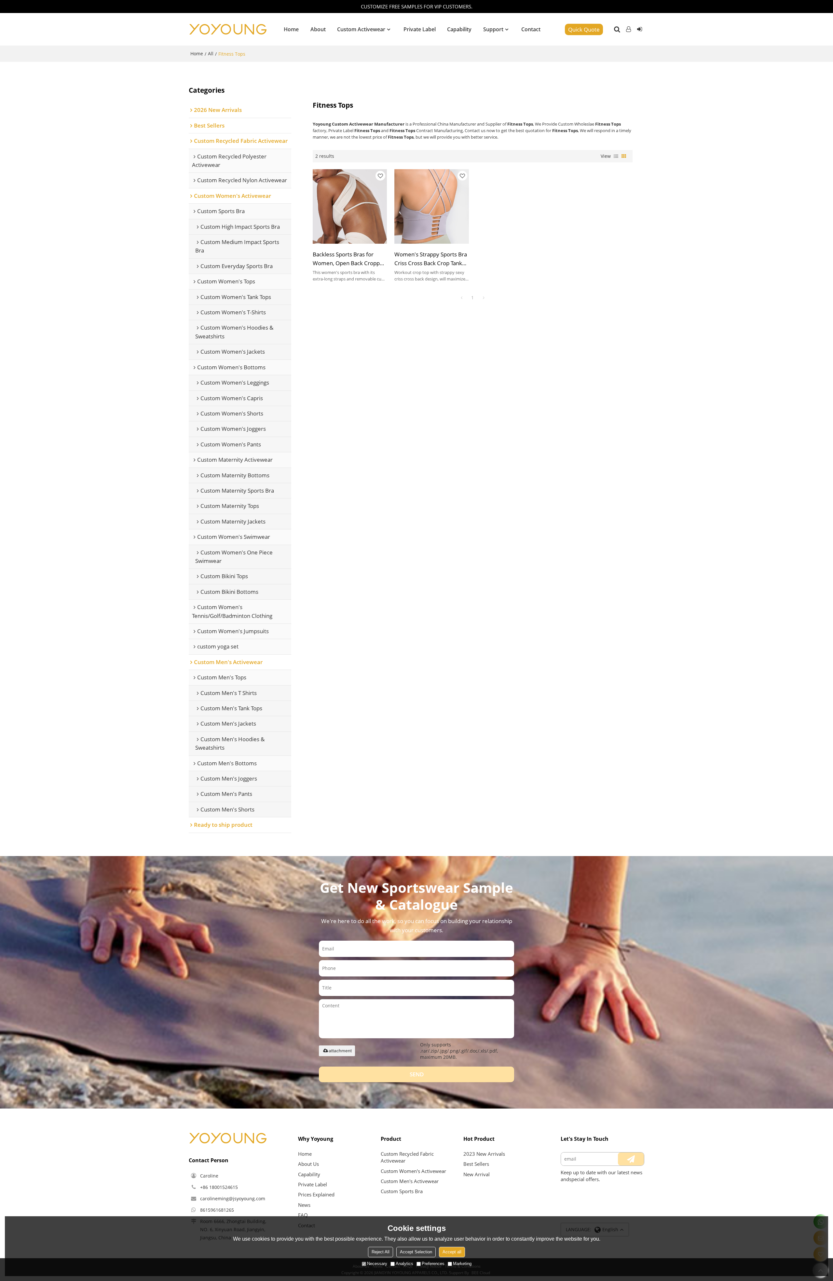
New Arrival (476, 1174)
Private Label (419, 29)
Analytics (404, 1263)
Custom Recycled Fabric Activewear (407, 1157)
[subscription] (631, 1158)
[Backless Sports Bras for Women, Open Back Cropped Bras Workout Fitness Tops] (350, 206)
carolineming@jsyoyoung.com (232, 1198)
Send (417, 1074)
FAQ (303, 1215)
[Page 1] (461, 298)
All (210, 53)
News (304, 1205)
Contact (530, 29)
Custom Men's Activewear (410, 1181)
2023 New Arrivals (484, 1154)
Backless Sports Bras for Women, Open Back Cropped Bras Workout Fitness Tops (349, 259)
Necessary (377, 1263)
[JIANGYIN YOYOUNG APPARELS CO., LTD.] (228, 29)
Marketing (462, 1263)
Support (493, 29)
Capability (459, 29)
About (318, 29)
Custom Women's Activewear (413, 1171)
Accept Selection (416, 1251)
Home (291, 29)
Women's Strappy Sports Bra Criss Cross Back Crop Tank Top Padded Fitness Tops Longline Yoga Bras (430, 259)
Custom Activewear (361, 29)
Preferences (433, 1263)
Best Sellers (476, 1164)
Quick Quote (584, 29)
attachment (340, 1050)
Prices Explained (316, 1194)
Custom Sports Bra (402, 1191)
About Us (308, 1164)
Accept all (452, 1251)
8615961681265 (217, 1210)
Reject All (380, 1251)
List (616, 156)
